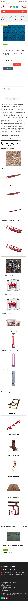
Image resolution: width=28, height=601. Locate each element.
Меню (23, 11)
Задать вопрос (23, 1)
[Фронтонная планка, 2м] (13, 183)
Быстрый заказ (7, 68)
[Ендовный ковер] (13, 165)
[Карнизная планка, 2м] (13, 200)
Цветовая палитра (10, 98)
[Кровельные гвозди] (13, 272)
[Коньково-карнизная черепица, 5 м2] (14, 255)
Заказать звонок (6, 3)
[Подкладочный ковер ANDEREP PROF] (14, 367)
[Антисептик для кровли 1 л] (14, 311)
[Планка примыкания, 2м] (13, 217)
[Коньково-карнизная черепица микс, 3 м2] (14, 236)
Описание (3, 98)
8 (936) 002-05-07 (14, 7)
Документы (14, 98)
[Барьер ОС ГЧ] (14, 385)
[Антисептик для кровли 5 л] (14, 292)
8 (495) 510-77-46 (11, 7)
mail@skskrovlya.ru (7, 1)
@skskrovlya (17, 7)
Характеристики (7, 98)
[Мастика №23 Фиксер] (13, 329)
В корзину (17, 64)
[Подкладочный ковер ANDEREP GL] (14, 348)
